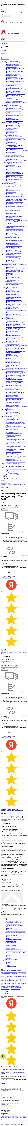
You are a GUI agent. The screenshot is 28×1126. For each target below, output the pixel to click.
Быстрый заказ (4, 509)
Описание (3, 810)
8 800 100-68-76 (4, 43)
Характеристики (10, 810)
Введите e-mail (18, 1079)
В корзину (3, 9)
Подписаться (4, 1083)
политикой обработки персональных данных (13, 915)
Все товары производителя (11, 809)
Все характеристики (5, 661)
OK (7, 1104)
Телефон (16, 910)
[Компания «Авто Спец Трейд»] (14, 27)
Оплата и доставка (18, 810)
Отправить (3, 912)
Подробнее (3, 1104)
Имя (15, 908)
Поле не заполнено (21, 908)
